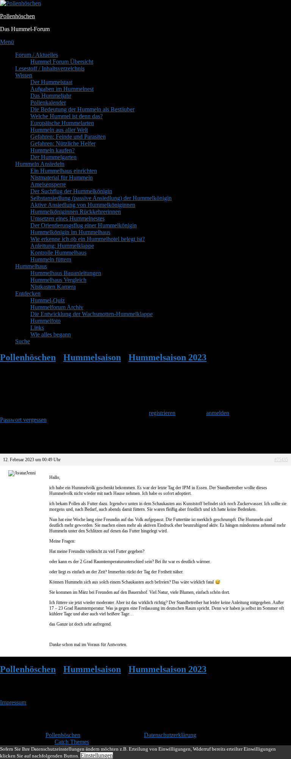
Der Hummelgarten (53, 157)
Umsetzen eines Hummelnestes (67, 218)
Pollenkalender (48, 102)
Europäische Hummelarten (62, 123)
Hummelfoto (45, 321)
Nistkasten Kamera (53, 286)
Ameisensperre (48, 184)
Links (37, 327)
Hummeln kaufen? (52, 150)
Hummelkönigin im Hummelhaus (70, 232)
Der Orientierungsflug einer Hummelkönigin (83, 225)
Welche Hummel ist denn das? (66, 116)
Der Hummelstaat (51, 82)
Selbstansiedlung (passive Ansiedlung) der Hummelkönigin (101, 198)
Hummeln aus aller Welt (59, 130)
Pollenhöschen (17, 16)
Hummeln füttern (50, 259)
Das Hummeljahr (50, 95)
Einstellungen (96, 755)
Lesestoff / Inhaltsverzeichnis (49, 68)
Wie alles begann (50, 334)
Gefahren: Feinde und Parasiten (68, 136)
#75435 (281, 459)
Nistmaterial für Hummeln (61, 177)
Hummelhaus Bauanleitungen (65, 273)
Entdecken (28, 293)
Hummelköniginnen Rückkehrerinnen (75, 211)
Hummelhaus (31, 266)
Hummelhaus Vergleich (58, 280)
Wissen (23, 75)
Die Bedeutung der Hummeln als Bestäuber (82, 109)
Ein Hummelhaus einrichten (63, 170)
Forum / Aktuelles (36, 55)
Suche (22, 341)
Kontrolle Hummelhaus (58, 252)
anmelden (217, 413)
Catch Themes (72, 742)
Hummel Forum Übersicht (61, 61)
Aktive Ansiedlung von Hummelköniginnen (82, 205)
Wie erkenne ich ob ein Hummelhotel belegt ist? (87, 239)
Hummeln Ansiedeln (39, 164)
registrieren (162, 413)
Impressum (13, 702)
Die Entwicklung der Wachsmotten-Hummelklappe (91, 314)
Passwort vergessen (23, 419)
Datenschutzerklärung (170, 735)
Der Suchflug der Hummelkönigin (71, 191)
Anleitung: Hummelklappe (62, 246)
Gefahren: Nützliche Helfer (62, 143)
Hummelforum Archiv (56, 307)
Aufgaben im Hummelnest (62, 89)
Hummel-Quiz (47, 300)
